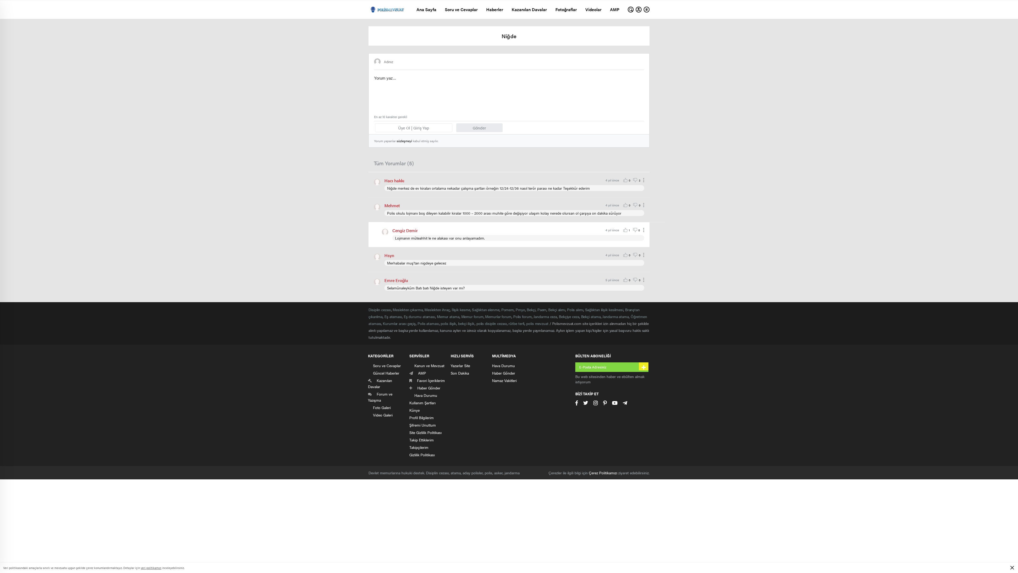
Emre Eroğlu (396, 280)
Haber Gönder (503, 373)
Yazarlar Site (460, 365)
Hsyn (389, 255)
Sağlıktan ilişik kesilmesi (604, 309)
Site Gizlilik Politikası (425, 432)
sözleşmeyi (404, 140)
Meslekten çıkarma (408, 309)
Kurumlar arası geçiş (399, 323)
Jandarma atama (615, 316)
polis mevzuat (537, 323)
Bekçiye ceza (569, 316)
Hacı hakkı (394, 180)
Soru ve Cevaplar (461, 9)
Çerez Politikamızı (603, 472)
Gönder (479, 128)
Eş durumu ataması (419, 316)
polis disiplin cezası (491, 323)
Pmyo (520, 309)
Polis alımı (575, 309)
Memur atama (448, 316)
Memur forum (472, 316)
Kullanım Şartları (422, 402)
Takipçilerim (418, 447)
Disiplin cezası (379, 309)
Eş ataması (393, 316)
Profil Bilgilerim (421, 417)
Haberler (494, 9)
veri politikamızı (151, 568)
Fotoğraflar (566, 9)
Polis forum (522, 316)
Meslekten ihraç (437, 309)
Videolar (593, 9)
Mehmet (392, 205)
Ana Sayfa (426, 9)
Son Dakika (460, 373)
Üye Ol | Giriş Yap (413, 128)
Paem (542, 309)
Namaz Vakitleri (504, 380)
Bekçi (531, 309)
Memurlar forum (498, 316)
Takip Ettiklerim (421, 439)
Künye (414, 410)
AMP (614, 9)
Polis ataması (428, 323)
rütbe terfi (516, 323)
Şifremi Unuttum (422, 425)
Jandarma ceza (545, 316)
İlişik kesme (461, 309)
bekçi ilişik (466, 323)
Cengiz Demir (405, 230)
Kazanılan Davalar (529, 9)
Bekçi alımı (556, 309)
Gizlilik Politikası (422, 454)
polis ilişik (448, 323)
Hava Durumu (503, 365)
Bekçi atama (591, 316)
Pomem (507, 309)
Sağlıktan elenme (485, 309)
